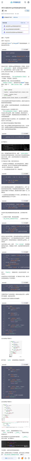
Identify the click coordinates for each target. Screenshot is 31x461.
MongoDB (15, 43)
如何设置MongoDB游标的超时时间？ (13, 26)
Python (9, 43)
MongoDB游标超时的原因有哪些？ (13, 29)
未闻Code (15, 17)
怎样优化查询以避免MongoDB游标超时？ (14, 32)
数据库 (22, 82)
